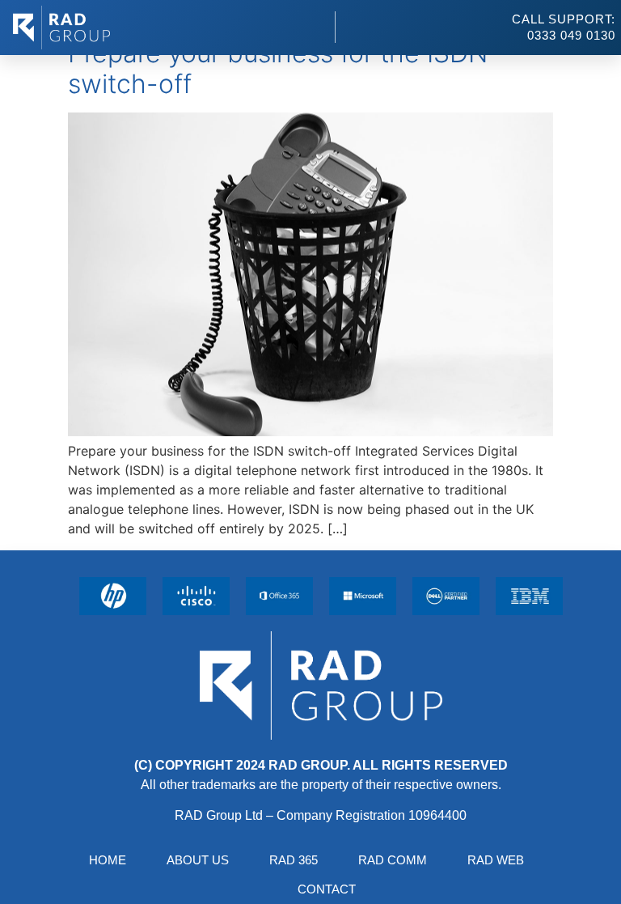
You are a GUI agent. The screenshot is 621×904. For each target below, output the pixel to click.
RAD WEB (495, 860)
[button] (308, 27)
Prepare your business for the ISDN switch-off (278, 68)
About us (198, 860)
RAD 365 (293, 860)
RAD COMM (392, 860)
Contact (327, 889)
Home (107, 860)
